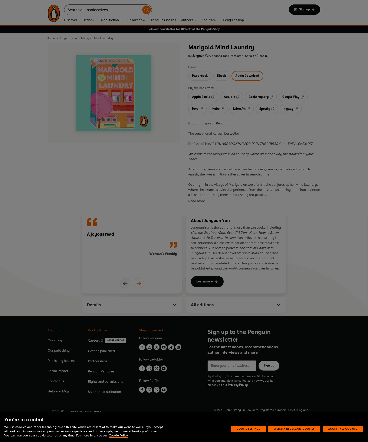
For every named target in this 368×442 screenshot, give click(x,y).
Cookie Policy (118, 435)
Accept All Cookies (342, 428)
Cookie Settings (248, 428)
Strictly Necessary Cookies (294, 428)
